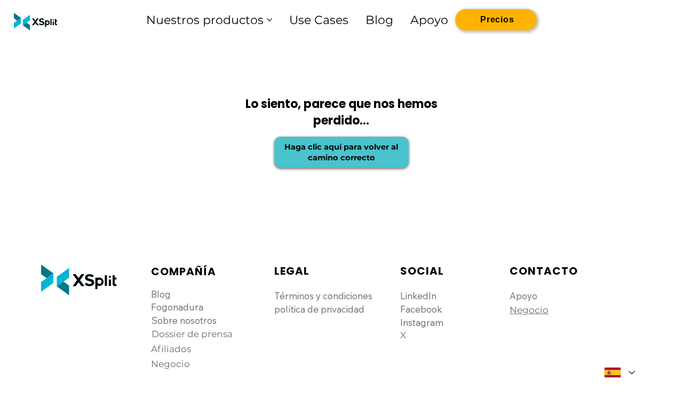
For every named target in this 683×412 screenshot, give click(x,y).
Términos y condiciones (323, 295)
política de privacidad (319, 309)
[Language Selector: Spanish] (619, 373)
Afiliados (171, 349)
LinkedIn (418, 295)
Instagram (421, 322)
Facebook (421, 309)
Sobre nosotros (184, 320)
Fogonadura (177, 307)
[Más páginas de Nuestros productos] (269, 19)
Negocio (529, 310)
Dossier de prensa (192, 334)
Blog (161, 294)
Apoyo (523, 295)
